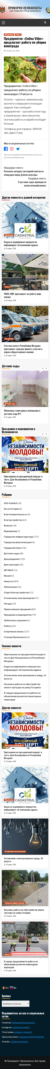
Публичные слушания (15, 620)
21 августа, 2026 (19, 420)
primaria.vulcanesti (21, 1027)
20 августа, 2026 (11, 300)
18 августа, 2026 (11, 355)
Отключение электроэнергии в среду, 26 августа (25, 677)
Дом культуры (11, 564)
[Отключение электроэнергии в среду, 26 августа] (25, 837)
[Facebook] (6, 149)
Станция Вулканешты (15, 637)
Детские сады (18, 403)
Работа (18, 34)
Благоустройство (13, 520)
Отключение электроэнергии (19, 598)
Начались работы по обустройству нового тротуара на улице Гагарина (22, 686)
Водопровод (10, 531)
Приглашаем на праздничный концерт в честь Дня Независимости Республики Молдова (25, 657)
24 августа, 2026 (11, 864)
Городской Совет (13, 548)
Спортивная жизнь (14, 631)
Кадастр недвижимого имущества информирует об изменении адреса (21, 243)
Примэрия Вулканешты (25, 8)
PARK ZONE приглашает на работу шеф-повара (23, 295)
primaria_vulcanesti (23, 1032)
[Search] (45, 22)
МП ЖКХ (8, 570)
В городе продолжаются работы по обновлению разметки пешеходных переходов (22, 696)
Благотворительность (15, 514)
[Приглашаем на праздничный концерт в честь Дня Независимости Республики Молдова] (25, 730)
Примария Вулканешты (23, 1022)
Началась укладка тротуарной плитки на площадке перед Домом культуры (23, 171)
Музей (7, 575)
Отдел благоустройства (16, 592)
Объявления (9, 34)
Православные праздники (17, 609)
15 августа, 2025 (13, 51)
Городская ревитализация (18, 542)
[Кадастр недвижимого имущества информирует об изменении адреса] (25, 220)
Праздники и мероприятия (18, 615)
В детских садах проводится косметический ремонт (32, 182)
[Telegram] (17, 149)
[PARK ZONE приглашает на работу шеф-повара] (25, 272)
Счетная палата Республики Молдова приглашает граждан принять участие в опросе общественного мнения (23, 349)
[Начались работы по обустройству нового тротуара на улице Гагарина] (25, 888)
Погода (8, 603)
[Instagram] (12, 149)
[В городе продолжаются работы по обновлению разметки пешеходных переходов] (25, 940)
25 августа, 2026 (11, 248)
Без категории (11, 509)
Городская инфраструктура (18, 536)
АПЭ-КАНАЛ (10, 503)
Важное (8, 525)
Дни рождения (11, 559)
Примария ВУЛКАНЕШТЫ (31, 1037)
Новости (8, 581)
